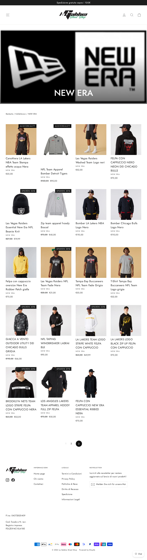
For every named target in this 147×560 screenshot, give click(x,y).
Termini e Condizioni (72, 473)
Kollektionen (21, 114)
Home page (39, 473)
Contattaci (38, 484)
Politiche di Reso (70, 484)
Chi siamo (38, 478)
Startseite (9, 114)
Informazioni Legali (71, 499)
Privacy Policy (68, 478)
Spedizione (67, 494)
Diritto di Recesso (70, 489)
